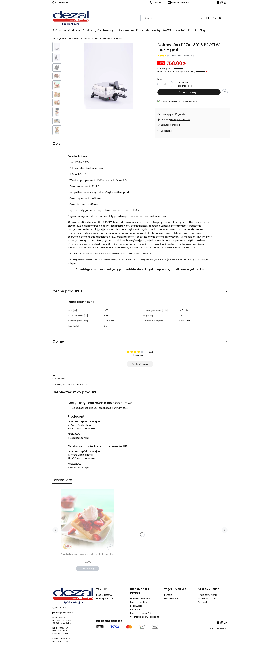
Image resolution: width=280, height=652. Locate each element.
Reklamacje (136, 605)
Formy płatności (104, 598)
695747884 (74, 434)
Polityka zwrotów (138, 602)
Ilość (159, 79)
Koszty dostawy (104, 594)
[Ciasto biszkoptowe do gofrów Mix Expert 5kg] (87, 520)
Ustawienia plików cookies (143, 616)
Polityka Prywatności (140, 613)
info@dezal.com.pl (78, 438)
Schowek (202, 602)
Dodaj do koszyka (188, 92)
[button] (207, 18)
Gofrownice (74, 38)
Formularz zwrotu (139, 598)
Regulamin (135, 609)
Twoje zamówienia (207, 594)
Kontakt (168, 594)
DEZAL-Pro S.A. (171, 598)
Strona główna (59, 38)
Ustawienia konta (207, 598)
